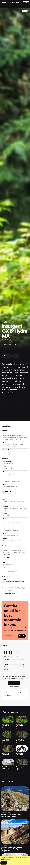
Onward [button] (4, 863)
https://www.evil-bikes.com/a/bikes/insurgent (14, 581)
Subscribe (26, 2)
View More (11, 393)
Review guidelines (14, 686)
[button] (7, 859)
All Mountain (6, 356)
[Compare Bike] (15, 344)
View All (26, 784)
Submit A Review (14, 683)
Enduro (16, 356)
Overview (4, 6)
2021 (4, 322)
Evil (7, 322)
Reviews (14, 6)
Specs (9, 6)
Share (24, 10)
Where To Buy (7, 344)
